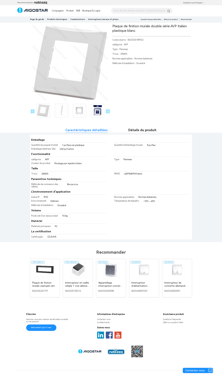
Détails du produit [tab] (142, 130)
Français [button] (199, 3)
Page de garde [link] (37, 19)
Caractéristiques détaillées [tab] (86, 130)
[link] (57, 19)
